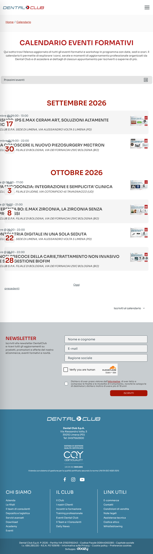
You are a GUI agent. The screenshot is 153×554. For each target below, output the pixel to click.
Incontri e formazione (68, 509)
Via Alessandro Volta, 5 (73, 431)
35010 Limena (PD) (74, 434)
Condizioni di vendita (116, 509)
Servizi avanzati (15, 517)
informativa (114, 381)
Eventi (9, 530)
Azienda (10, 500)
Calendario (23, 22)
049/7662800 (76, 438)
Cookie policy (100, 545)
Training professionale (69, 513)
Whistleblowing (113, 526)
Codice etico (111, 522)
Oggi (76, 284)
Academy (11, 526)
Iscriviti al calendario (127, 308)
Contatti (108, 504)
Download (12, 522)
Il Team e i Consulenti (68, 522)
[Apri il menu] (147, 7)
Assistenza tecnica (115, 517)
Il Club (60, 500)
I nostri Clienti (64, 504)
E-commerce (111, 500)
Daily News (63, 526)
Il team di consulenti (18, 509)
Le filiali (10, 504)
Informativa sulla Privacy (76, 545)
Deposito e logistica (18, 513)
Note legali (110, 513)
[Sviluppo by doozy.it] (82, 548)
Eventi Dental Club (67, 517)
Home (10, 22)
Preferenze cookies (120, 545)
